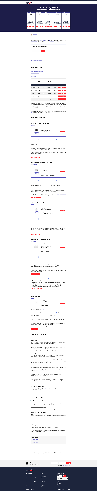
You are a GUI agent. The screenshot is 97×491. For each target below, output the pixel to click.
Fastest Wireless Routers (36, 439)
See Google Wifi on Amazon (37, 288)
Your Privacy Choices (67, 489)
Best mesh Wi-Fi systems (34, 58)
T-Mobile (35, 481)
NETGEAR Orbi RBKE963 (34, 41)
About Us (58, 482)
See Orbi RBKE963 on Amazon (35, 197)
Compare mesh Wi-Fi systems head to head (36, 60)
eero (54, 42)
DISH (26, 481)
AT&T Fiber (58, 194)
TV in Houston (43, 485)
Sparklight (35, 477)
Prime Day (32, 112)
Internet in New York (43, 476)
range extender (42, 404)
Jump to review (31, 27)
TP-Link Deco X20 (52, 41)
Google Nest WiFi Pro (50, 42)
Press (57, 484)
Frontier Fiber (64, 194)
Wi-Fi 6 (50, 40)
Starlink (34, 480)
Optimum (35, 476)
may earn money (46, 0)
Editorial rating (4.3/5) (36, 133)
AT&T (27, 476)
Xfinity (60, 194)
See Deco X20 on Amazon (35, 234)
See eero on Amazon (34, 329)
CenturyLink (27, 477)
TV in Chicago (42, 486)
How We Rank (41, 432)
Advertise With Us (59, 483)
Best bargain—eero (33, 76)
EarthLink (27, 482)
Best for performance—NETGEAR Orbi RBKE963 (37, 71)
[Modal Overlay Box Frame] (48, 463)
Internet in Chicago (43, 480)
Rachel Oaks (35, 34)
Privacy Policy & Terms (61, 489)
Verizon (34, 482)
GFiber (27, 485)
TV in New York (43, 482)
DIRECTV (27, 480)
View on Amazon (30, 26)
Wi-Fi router (47, 38)
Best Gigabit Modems (35, 442)
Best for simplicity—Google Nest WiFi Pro (36, 74)
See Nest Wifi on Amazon (35, 273)
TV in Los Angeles (43, 481)
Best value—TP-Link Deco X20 (35, 73)
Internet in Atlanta (43, 477)
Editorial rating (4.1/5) (36, 212)
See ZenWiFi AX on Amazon (35, 157)
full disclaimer (53, 29)
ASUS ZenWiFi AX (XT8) (42, 40)
